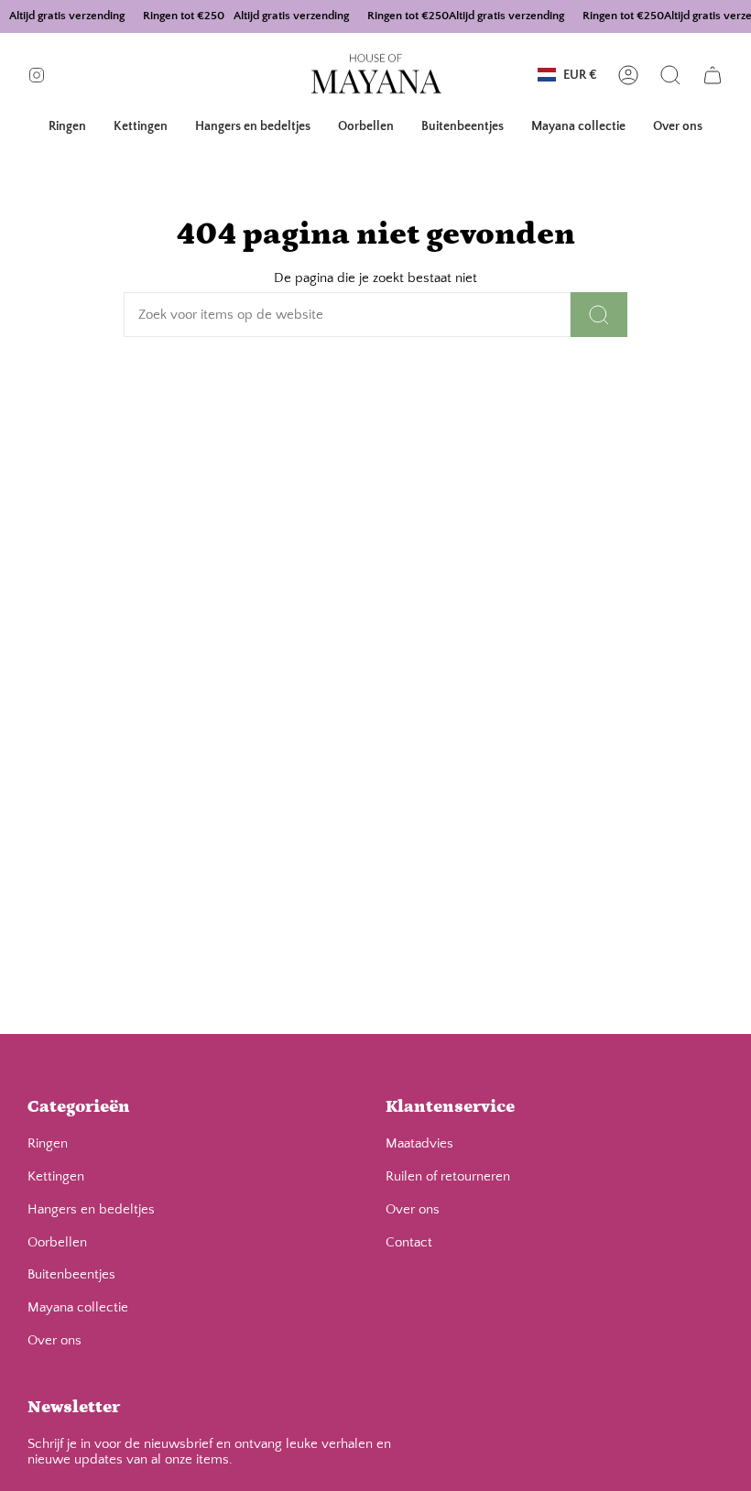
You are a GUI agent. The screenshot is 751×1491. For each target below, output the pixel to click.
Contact (409, 1242)
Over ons (54, 1340)
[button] (67, 126)
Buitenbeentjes (71, 1274)
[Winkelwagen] (712, 75)
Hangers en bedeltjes (91, 1209)
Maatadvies (419, 1143)
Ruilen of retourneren (448, 1176)
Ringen (47, 1143)
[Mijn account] (628, 75)
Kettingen (55, 1176)
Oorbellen (57, 1242)
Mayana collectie (77, 1307)
